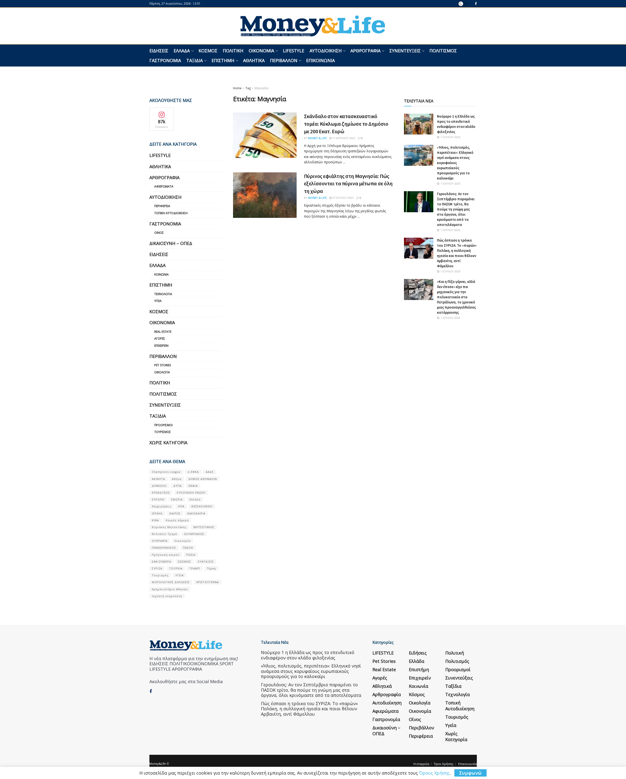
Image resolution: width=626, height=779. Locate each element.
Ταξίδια (194, 60)
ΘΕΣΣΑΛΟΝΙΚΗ (201, 506)
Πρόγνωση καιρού (165, 554)
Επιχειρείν (161, 346)
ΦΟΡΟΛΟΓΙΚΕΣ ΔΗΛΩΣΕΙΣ (171, 582)
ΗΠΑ (181, 506)
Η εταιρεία (421, 764)
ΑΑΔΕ (209, 472)
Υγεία (158, 301)
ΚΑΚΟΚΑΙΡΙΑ (196, 513)
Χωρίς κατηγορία (168, 442)
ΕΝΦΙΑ (193, 486)
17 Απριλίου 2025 (343, 138)
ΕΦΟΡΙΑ (177, 499)
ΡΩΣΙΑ (190, 554)
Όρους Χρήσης (434, 773)
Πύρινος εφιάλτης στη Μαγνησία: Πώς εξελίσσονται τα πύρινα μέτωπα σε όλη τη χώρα (348, 184)
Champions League (166, 472)
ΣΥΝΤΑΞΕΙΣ (206, 561)
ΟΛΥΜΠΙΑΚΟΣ (194, 534)
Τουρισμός (162, 432)
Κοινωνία (161, 274)
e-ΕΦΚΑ (193, 472)
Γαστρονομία (165, 60)
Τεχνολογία (163, 294)
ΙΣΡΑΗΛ (157, 513)
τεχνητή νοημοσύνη (167, 596)
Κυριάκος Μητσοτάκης (169, 527)
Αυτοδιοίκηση (326, 51)
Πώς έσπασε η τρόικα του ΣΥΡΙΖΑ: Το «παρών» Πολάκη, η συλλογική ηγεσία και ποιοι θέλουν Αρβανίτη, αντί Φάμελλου (309, 709)
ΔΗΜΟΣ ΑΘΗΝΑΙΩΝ (202, 479)
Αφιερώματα (163, 186)
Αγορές (159, 338)
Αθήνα (176, 479)
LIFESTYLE (293, 51)
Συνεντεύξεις (405, 51)
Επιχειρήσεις (161, 506)
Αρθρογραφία (365, 51)
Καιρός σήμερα (177, 520)
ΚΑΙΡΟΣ (174, 513)
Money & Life (317, 138)
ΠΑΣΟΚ (188, 547)
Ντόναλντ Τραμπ (164, 534)
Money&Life (157, 764)
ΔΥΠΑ (177, 486)
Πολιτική (233, 51)
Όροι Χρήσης (443, 764)
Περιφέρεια (162, 206)
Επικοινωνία (320, 60)
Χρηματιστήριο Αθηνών (170, 589)
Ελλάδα (182, 51)
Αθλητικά (254, 60)
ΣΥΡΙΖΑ (157, 568)
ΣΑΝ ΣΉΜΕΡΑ (161, 561)
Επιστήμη (223, 60)
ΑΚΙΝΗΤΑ (158, 479)
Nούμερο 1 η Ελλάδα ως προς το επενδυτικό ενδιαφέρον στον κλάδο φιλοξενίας (307, 655)
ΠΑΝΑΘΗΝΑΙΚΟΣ (164, 547)
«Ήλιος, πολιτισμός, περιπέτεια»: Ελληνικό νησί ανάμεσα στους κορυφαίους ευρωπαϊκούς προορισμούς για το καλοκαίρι (455, 162)
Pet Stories (162, 365)
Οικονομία (261, 51)
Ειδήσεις (158, 51)
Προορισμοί (163, 425)
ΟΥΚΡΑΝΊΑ (160, 541)
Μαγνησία (261, 88)
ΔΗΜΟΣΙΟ (159, 486)
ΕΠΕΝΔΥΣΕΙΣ (161, 492)
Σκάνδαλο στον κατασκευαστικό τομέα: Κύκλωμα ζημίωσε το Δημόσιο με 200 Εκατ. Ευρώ (346, 124)
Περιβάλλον (283, 60)
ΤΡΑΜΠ (194, 568)
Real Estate (162, 332)
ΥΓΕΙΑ (179, 575)
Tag (248, 88)
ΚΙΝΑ (155, 520)
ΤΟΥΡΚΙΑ (175, 568)
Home (237, 88)
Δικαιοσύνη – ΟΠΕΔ (170, 243)
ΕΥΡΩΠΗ (158, 499)
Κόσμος (208, 51)
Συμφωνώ (470, 773)
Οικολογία (162, 372)
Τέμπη (211, 568)
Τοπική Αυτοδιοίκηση (171, 213)
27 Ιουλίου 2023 (343, 198)
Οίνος (159, 233)
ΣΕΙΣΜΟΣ (184, 561)
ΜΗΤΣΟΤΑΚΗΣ (203, 527)
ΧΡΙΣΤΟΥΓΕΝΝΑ (207, 582)
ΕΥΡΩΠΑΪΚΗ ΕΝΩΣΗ (191, 492)
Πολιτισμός (443, 51)
